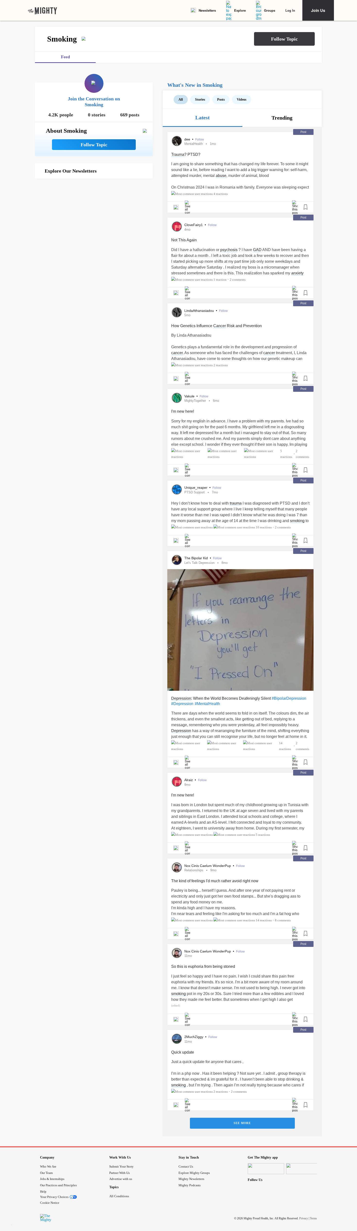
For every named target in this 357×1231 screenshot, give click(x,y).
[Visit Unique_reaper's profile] (177, 489)
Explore (240, 10)
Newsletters (207, 10)
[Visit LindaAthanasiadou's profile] (177, 312)
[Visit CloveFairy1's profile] (177, 226)
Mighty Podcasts (189, 1185)
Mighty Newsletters (191, 1179)
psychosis (229, 250)
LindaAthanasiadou (199, 311)
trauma (236, 503)
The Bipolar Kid (196, 558)
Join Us (318, 10)
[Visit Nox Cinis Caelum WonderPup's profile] (177, 867)
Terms (313, 1218)
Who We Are (48, 1166)
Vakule (190, 396)
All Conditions (119, 1196)
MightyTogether (195, 400)
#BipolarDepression (289, 698)
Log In (290, 10)
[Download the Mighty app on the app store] (266, 1168)
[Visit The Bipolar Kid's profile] (177, 560)
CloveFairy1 (194, 225)
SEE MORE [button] (242, 1123)
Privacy (303, 1218)
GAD (257, 250)
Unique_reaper (196, 487)
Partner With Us (119, 1173)
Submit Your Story (121, 1166)
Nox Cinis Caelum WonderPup (208, 866)
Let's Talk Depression (199, 563)
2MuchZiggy (194, 1037)
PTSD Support (194, 492)
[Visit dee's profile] (177, 141)
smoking (297, 521)
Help (43, 1191)
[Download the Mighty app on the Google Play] (304, 1168)
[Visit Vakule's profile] (177, 398)
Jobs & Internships (52, 1179)
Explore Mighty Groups (194, 1173)
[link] (42, 10)
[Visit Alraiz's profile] (177, 781)
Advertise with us (120, 1179)
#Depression (182, 704)
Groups (269, 10)
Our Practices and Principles (58, 1185)
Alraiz (189, 780)
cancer (177, 353)
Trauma (177, 154)
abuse (221, 176)
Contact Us (185, 1166)
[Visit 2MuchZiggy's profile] (177, 1039)
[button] (284, 39)
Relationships (193, 870)
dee (187, 139)
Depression (181, 698)
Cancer (219, 326)
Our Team (46, 1173)
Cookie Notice (49, 1203)
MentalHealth (193, 144)
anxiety (297, 273)
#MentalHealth (207, 704)
